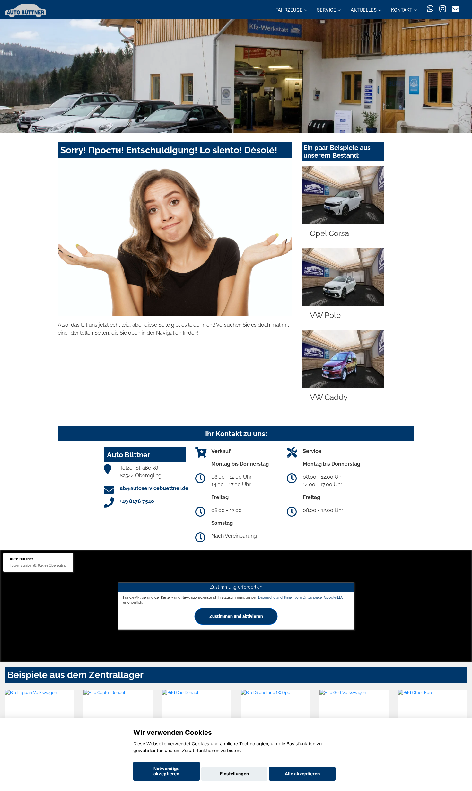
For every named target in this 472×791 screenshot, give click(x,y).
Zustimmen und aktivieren (236, 616)
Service (326, 10)
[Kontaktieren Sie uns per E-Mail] (455, 8)
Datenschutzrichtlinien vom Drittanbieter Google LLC (301, 597)
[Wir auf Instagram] (442, 8)
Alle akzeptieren (302, 773)
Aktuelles (364, 10)
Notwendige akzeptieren (166, 771)
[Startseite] (25, 10)
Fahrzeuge (288, 10)
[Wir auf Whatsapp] (430, 8)
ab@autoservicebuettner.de (154, 488)
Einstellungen (234, 773)
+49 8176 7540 (137, 501)
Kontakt (401, 10)
